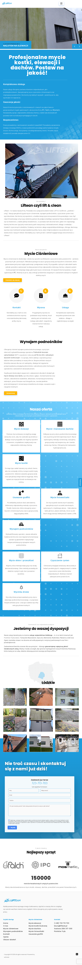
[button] (79, 46)
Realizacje (80, 482)
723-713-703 (39, 783)
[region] (41, 28)
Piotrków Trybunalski (11, 638)
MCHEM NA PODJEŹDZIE (15, 46)
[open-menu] (61, 3)
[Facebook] (77, 954)
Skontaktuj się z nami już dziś (35, 233)
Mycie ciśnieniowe (10, 259)
